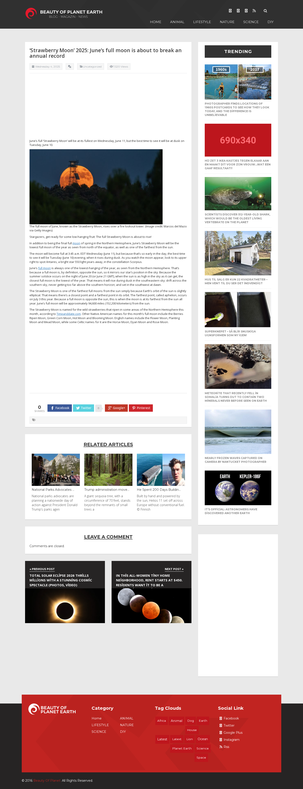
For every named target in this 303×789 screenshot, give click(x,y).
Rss (226, 747)
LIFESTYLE (202, 22)
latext (176, 739)
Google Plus (233, 733)
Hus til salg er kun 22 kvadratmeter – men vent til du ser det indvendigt (236, 281)
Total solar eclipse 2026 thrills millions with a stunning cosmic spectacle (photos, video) (61, 580)
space (201, 757)
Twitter (229, 725)
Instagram (232, 740)
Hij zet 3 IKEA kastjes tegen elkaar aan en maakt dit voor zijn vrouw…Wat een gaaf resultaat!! (238, 164)
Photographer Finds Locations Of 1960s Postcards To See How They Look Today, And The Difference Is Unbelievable (237, 109)
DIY (270, 22)
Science (203, 748)
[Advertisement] (108, 108)
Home (155, 22)
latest (162, 739)
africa (161, 720)
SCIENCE (251, 22)
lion (189, 739)
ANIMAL (177, 22)
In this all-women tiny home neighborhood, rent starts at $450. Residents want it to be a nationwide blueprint (149, 580)
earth (203, 720)
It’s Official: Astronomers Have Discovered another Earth (231, 511)
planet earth (182, 748)
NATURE (227, 22)
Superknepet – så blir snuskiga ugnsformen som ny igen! (230, 333)
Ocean (203, 739)
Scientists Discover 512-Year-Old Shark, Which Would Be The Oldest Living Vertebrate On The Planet (237, 218)
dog (190, 720)
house (192, 730)
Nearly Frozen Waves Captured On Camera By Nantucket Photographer (235, 459)
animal (176, 721)
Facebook (231, 718)
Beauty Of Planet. (47, 781)
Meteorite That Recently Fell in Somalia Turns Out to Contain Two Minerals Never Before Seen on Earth (236, 397)
